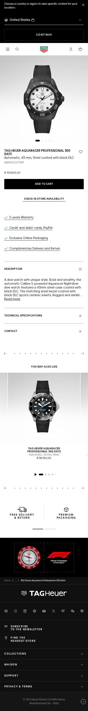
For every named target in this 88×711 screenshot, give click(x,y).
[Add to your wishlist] (81, 152)
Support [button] (11, 676)
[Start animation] (35, 474)
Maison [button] (10, 664)
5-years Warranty (21, 217)
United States (20, 20)
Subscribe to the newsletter (27, 628)
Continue (60, 34)
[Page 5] (52, 140)
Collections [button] (15, 654)
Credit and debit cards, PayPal (30, 227)
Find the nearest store (23, 639)
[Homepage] (44, 49)
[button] (70, 49)
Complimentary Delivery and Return (34, 248)
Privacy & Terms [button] (18, 686)
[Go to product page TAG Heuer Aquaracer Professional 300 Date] (44, 409)
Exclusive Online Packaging (28, 238)
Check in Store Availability (44, 199)
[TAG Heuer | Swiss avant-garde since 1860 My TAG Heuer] (44, 593)
